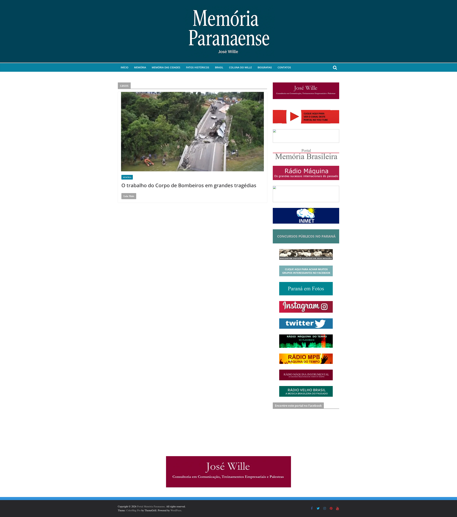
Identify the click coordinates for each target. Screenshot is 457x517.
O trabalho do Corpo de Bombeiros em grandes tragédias (188, 185)
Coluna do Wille (240, 67)
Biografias (265, 67)
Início (124, 67)
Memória (140, 67)
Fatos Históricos (197, 67)
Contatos (284, 67)
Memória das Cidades (166, 67)
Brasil (219, 67)
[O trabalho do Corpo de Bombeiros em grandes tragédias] (192, 131)
